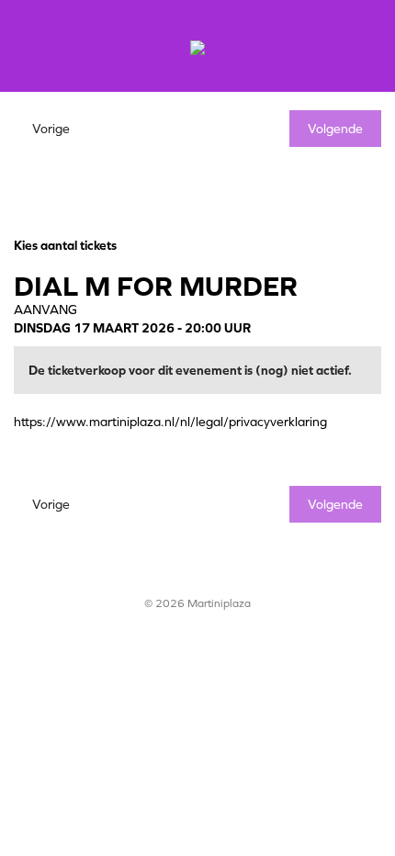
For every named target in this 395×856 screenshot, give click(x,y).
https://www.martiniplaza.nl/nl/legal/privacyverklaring (170, 421)
